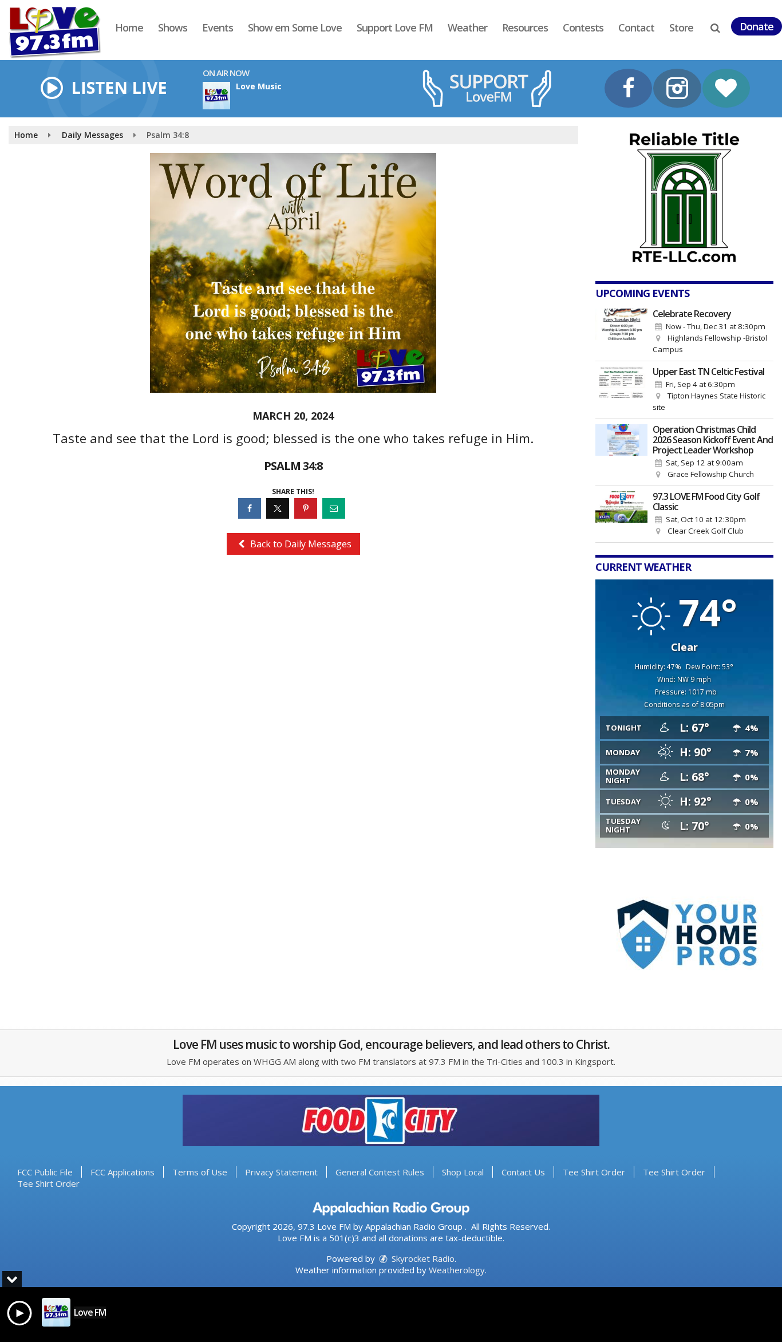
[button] (715, 27)
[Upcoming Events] (621, 332)
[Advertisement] (684, 197)
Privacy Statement (281, 1172)
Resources (525, 27)
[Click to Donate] (726, 89)
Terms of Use (199, 1172)
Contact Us (523, 1172)
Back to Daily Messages (299, 544)
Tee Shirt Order (594, 1172)
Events (217, 27)
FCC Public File (45, 1172)
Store (681, 27)
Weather (467, 27)
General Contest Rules (379, 1172)
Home (129, 27)
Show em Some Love (295, 27)
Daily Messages (92, 134)
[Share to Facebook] (251, 508)
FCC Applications (122, 1172)
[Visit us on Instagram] (677, 89)
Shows (172, 27)
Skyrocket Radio (422, 1258)
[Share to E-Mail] (335, 508)
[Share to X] (279, 508)
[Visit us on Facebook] (628, 89)
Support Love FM (395, 27)
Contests (583, 27)
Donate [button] (756, 26)
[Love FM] (64, 31)
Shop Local (463, 1172)
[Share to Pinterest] (307, 508)
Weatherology (457, 1270)
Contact (636, 27)
